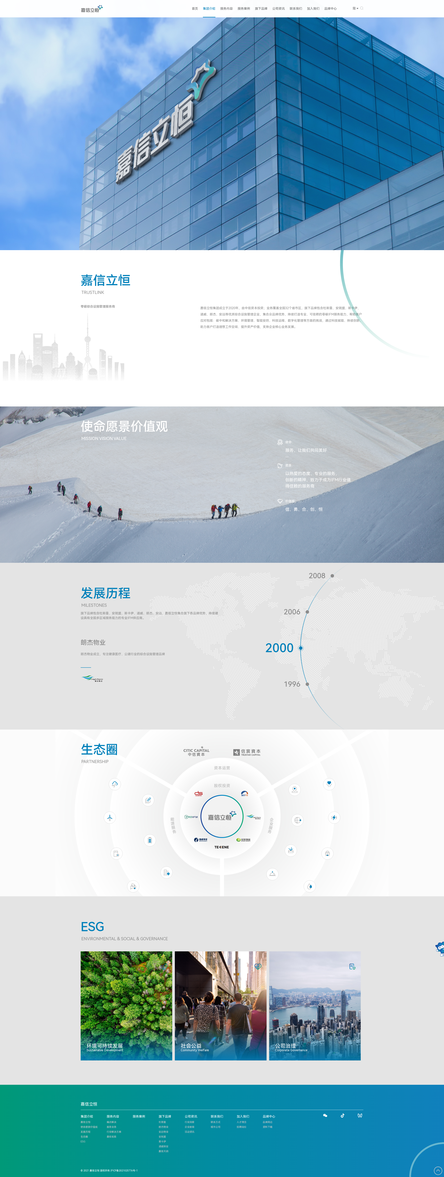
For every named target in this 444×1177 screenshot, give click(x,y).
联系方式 (215, 1122)
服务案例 (244, 8)
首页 (195, 8)
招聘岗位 (241, 1127)
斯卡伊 (162, 1141)
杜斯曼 (162, 1122)
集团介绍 (209, 8)
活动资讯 (189, 1131)
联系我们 (296, 8)
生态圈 (84, 1136)
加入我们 (313, 8)
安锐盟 (162, 1136)
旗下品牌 (261, 8)
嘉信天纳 (163, 1151)
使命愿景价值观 (89, 1127)
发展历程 (85, 1131)
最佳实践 (111, 1136)
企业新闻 (189, 1127)
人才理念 (241, 1122)
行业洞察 (189, 1122)
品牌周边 (267, 1122)
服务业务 (111, 1127)
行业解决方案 (114, 1131)
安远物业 (163, 1131)
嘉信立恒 (85, 1122)
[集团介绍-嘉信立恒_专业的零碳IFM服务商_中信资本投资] (92, 9)
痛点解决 (111, 1122)
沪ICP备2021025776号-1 (124, 1170)
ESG (83, 1141)
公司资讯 (278, 8)
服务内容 (226, 8)
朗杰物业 (163, 1127)
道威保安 (163, 1146)
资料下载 (267, 1127)
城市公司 (215, 1127)
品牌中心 (330, 8)
